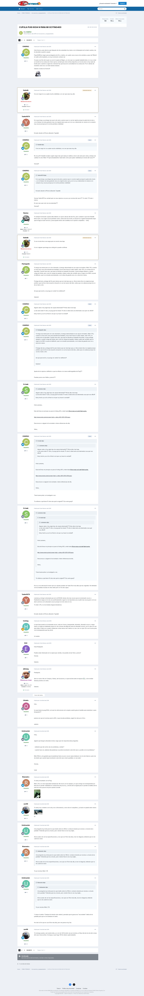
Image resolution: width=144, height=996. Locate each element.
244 (27, 818)
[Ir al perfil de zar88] (26, 810)
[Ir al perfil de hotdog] (26, 626)
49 (27, 745)
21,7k (26, 104)
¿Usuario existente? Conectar (107, 3)
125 (27, 791)
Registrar (122, 3)
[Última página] (34, 40)
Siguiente (29, 40)
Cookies (85, 988)
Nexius (25, 213)
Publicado (42, 46)
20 (27, 131)
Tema (58, 988)
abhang (26, 669)
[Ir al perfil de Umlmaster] (26, 737)
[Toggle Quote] (36, 144)
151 (27, 635)
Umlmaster (26, 731)
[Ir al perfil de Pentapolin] (26, 270)
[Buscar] (125, 8)
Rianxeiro (25, 777)
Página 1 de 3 (40, 40)
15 (26, 657)
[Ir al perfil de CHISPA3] (21, 33)
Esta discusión (117, 8)
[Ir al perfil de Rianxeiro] (26, 783)
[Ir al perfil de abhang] (26, 675)
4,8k (26, 227)
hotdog (25, 621)
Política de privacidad (68, 988)
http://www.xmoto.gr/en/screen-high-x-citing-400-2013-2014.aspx (52, 417)
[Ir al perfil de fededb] (26, 96)
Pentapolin (26, 264)
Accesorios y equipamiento (46, 33)
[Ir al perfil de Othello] (26, 706)
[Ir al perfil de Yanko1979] (26, 122)
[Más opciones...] (95, 47)
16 (26, 278)
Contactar (78, 988)
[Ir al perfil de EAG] (26, 649)
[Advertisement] (58, 20)
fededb (25, 90)
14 (26, 715)
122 (27, 61)
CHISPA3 (25, 46)
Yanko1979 (26, 116)
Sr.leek (25, 384)
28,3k (26, 683)
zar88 (26, 804)
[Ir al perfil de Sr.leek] (26, 390)
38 (27, 398)
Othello (25, 700)
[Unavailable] (38, 73)
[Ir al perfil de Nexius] (26, 219)
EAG (25, 643)
